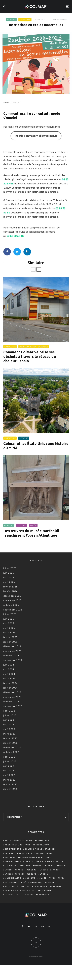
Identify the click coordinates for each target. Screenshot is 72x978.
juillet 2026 (9, 568)
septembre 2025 (12, 609)
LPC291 (44, 874)
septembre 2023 (12, 706)
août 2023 (9, 710)
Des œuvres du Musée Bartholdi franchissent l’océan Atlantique (31, 533)
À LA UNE (11, 19)
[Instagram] (35, 926)
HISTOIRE (23, 438)
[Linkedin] (49, 926)
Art (28, 845)
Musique (30, 878)
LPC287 (56, 870)
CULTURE (21, 525)
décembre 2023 (12, 692)
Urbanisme (11, 890)
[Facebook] (22, 926)
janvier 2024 (10, 687)
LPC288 (9, 874)
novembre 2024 (12, 651)
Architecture (13, 845)
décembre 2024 (12, 646)
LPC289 (20, 874)
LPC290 (32, 874)
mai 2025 (8, 623)
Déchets (24, 853)
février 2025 (10, 637)
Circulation (42, 845)
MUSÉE (33, 525)
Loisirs (38, 866)
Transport (40, 886)
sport (26, 886)
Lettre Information (18, 866)
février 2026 (10, 586)
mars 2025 (9, 632)
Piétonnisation (33, 882)
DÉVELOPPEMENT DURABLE (33, 346)
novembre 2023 (12, 697)
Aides (8, 841)
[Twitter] (28, 926)
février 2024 (10, 683)
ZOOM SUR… (29, 890)
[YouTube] (42, 926)
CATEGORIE (25, 19)
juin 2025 (8, 618)
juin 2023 (8, 720)
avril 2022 (9, 775)
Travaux (56, 886)
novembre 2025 (12, 600)
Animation (43, 841)
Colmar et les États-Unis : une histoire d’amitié (35, 445)
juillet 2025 (9, 614)
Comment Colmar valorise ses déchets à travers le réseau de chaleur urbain (29, 356)
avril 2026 (9, 582)
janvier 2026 (10, 591)
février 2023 (10, 738)
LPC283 (9, 870)
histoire (10, 857)
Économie (45, 890)
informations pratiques (35, 857)
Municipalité (13, 878)
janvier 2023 (10, 743)
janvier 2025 (10, 641)
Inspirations (13, 861)
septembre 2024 (12, 660)
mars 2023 (9, 733)
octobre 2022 (11, 752)
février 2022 (10, 784)
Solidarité (11, 886)
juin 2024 (8, 664)
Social (50, 882)
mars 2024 (9, 678)
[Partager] (7, 251)
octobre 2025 (11, 605)
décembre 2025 (12, 595)
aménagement (24, 841)
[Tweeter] (17, 251)
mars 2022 (9, 779)
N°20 (53, 878)
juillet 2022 (9, 761)
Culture (10, 853)
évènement (44, 895)
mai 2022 (8, 770)
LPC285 (32, 870)
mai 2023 (8, 724)
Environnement (43, 853)
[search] (65, 817)
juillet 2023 (9, 715)
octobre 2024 (11, 655)
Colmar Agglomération (40, 849)
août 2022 (9, 756)
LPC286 (44, 870)
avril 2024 (9, 674)
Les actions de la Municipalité (44, 861)
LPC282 (62, 866)
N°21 (62, 878)
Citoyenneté (13, 849)
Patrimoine (12, 882)
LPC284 (20, 870)
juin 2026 (8, 572)
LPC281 (51, 866)
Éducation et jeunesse (19, 895)
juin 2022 (8, 766)
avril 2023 (9, 729)
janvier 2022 (10, 789)
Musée (43, 878)
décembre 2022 (12, 747)
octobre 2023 (11, 701)
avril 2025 (9, 628)
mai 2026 (8, 577)
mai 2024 (8, 669)
